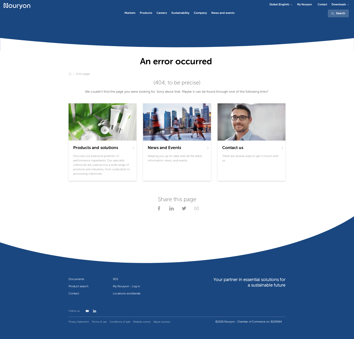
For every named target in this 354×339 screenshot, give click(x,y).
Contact (322, 4)
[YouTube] (86, 311)
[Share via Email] (196, 208)
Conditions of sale (120, 322)
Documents (76, 279)
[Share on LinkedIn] (171, 208)
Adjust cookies (161, 322)
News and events (223, 13)
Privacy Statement (79, 322)
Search (340, 13)
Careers (162, 13)
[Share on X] (183, 208)
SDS (115, 279)
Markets (129, 13)
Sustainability (180, 13)
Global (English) (279, 4)
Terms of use (99, 322)
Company (200, 13)
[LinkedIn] (94, 311)
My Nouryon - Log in (126, 286)
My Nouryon (304, 4)
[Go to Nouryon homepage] (17, 6)
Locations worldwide (126, 293)
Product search (78, 286)
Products (146, 13)
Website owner (142, 322)
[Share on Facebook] (158, 208)
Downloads (339, 4)
